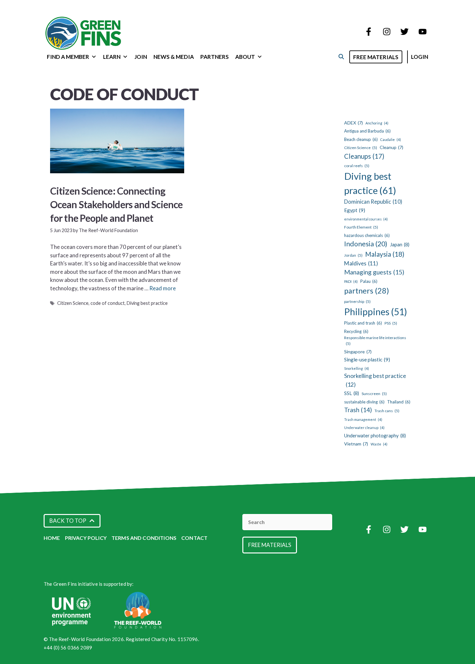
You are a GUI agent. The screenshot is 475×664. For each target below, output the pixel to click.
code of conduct (107, 303)
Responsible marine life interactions (375, 340)
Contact (194, 538)
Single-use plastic (367, 359)
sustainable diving (364, 401)
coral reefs (356, 165)
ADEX (353, 122)
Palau (368, 281)
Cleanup (391, 147)
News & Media (173, 56)
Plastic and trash (363, 323)
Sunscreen (374, 393)
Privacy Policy (86, 538)
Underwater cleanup (364, 427)
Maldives (361, 263)
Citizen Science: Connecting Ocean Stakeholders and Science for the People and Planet (116, 204)
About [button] (245, 56)
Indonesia (365, 244)
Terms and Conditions (143, 538)
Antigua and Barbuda (367, 131)
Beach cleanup (361, 139)
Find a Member (68, 56)
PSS (391, 323)
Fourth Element (361, 227)
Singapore (358, 351)
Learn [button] (112, 56)
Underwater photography (375, 435)
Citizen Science (73, 303)
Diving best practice (147, 303)
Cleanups (364, 156)
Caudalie (390, 139)
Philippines (375, 311)
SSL (351, 393)
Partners (214, 56)
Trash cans (387, 410)
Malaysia (384, 254)
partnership (357, 301)
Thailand (398, 401)
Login (419, 56)
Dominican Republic (373, 201)
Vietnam (356, 443)
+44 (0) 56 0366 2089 (68, 647)
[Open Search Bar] (341, 56)
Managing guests (374, 272)
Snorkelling (356, 368)
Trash (358, 409)
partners (366, 290)
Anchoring (376, 123)
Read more (162, 288)
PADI (351, 281)
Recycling (356, 331)
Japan (399, 244)
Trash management (363, 419)
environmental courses (366, 219)
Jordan (353, 255)
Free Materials (375, 57)
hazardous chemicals (367, 235)
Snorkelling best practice (375, 380)
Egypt (354, 210)
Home (52, 538)
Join (140, 56)
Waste (379, 444)
